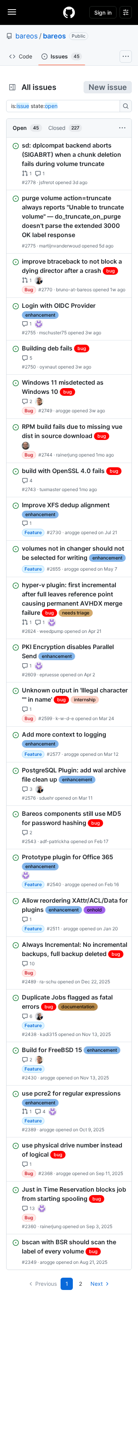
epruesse (49, 674)
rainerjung (66, 455)
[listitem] (69, 164)
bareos (26, 36)
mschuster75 (53, 332)
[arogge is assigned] (39, 401)
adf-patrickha (54, 841)
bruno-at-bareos (74, 289)
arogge (63, 410)
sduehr (46, 798)
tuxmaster (50, 489)
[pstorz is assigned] (26, 446)
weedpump (51, 631)
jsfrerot (46, 182)
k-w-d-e (65, 718)
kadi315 (48, 1034)
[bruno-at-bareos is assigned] (39, 280)
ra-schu (47, 981)
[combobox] (65, 106)
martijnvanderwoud (59, 246)
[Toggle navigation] (12, 12)
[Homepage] (69, 12)
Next (96, 1283)
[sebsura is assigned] (39, 324)
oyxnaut (48, 367)
